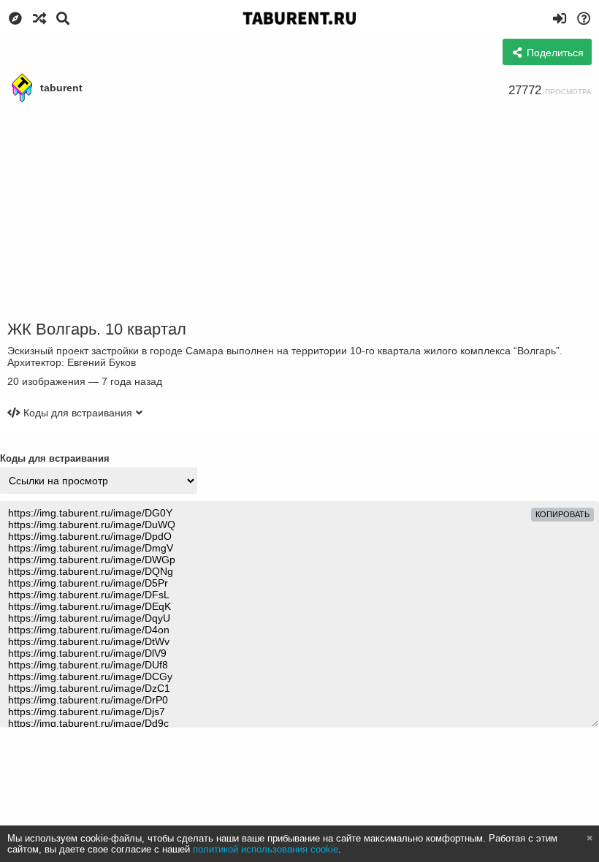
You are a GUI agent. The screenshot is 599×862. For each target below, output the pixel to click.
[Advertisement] (299, 212)
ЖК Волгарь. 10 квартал (96, 329)
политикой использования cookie (265, 849)
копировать (562, 514)
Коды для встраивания (55, 458)
